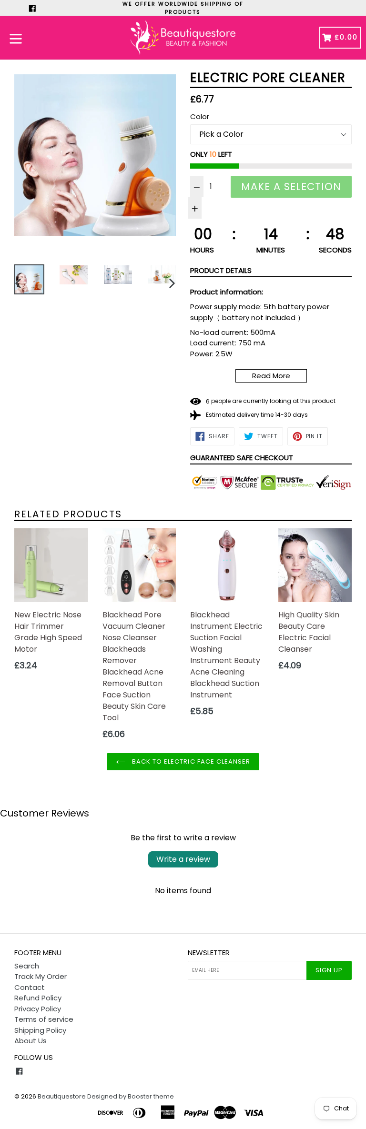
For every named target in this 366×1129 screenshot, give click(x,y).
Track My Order (40, 976)
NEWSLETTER (209, 952)
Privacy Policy (37, 1009)
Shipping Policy (40, 1030)
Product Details (221, 270)
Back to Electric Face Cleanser (190, 761)
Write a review (183, 859)
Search (26, 966)
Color (199, 116)
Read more (271, 376)
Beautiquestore (62, 1096)
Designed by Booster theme (130, 1096)
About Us (30, 1041)
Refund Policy (37, 998)
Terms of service (43, 1019)
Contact (29, 987)
